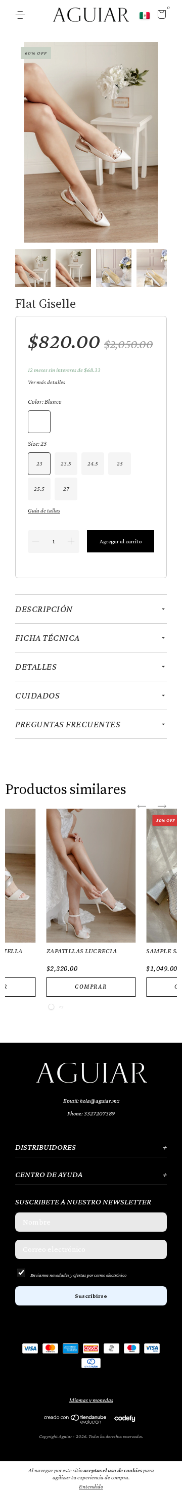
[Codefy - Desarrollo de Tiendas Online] (124, 1418)
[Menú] (22, 15)
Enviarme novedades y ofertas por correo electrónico (78, 1275)
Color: (45, 401)
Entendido (91, 1486)
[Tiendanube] (75, 1421)
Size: (37, 443)
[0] (160, 16)
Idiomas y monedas (91, 1400)
